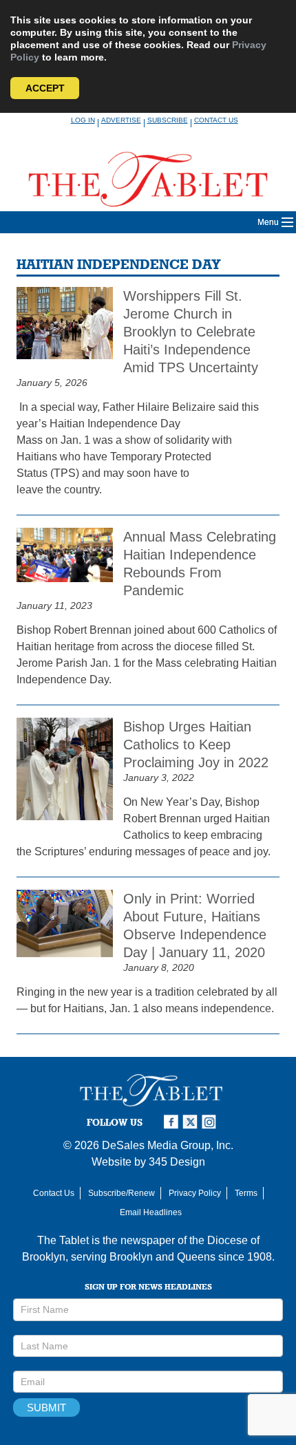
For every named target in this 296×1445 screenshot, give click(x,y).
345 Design (177, 1162)
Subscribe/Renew (121, 1193)
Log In (83, 120)
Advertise (121, 120)
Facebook (172, 1122)
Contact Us (216, 120)
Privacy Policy (195, 1193)
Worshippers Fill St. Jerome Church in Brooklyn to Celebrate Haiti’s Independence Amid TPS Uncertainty (190, 331)
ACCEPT (45, 88)
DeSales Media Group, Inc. (167, 1145)
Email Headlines (151, 1212)
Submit (46, 1407)
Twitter (192, 1122)
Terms (246, 1193)
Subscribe (167, 120)
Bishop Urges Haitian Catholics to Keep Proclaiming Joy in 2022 (195, 744)
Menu (268, 222)
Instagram (211, 1122)
